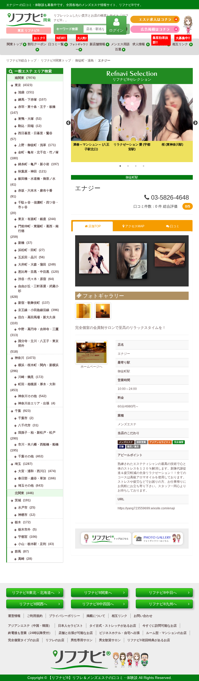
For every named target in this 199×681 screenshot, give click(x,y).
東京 (18, 85)
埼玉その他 (26, 485)
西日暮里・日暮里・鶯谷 (35, 133)
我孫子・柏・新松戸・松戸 (36, 432)
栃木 (18, 522)
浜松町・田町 (27, 250)
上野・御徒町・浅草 (32, 145)
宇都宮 (22, 537)
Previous (68, 123)
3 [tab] (135, 166)
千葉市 (22, 418)
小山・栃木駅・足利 (32, 544)
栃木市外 (24, 529)
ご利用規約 (34, 616)
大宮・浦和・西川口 (32, 471)
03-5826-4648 (169, 197)
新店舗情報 (98, 44)
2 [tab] (128, 166)
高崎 (21, 559)
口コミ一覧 (57, 42)
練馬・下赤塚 (27, 99)
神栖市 (22, 515)
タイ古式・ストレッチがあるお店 (112, 625)
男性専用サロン (82, 640)
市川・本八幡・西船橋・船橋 (38, 444)
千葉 (18, 411)
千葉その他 (26, 456)
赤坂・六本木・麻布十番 (35, 190)
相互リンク (181, 42)
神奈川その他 (27, 396)
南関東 (19, 78)
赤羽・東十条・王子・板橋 (36, 107)
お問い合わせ (143, 616)
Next (195, 123)
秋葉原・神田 (27, 171)
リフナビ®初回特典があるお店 (148, 640)
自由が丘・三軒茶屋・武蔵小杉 (38, 288)
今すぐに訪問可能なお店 (160, 625)
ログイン (116, 30)
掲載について (96, 616)
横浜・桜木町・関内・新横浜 (38, 365)
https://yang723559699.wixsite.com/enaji (146, 508)
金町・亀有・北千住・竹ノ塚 (38, 152)
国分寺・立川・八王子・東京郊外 (38, 343)
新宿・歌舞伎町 (29, 303)
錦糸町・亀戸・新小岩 (33, 164)
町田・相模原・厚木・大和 (36, 384)
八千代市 (24, 425)
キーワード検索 (67, 29)
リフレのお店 (55, 640)
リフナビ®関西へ (33, 604)
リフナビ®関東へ (98, 593)
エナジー (88, 188)
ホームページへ (91, 366)
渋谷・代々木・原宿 (32, 279)
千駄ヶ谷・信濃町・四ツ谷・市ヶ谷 (38, 205)
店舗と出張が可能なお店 (76, 633)
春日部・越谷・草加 (32, 478)
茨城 (18, 500)
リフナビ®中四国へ (98, 604)
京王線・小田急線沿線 (33, 310)
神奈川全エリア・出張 (33, 403)
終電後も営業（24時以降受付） (30, 633)
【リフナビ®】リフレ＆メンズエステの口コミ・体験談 (93, 678)
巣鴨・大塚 (26, 118)
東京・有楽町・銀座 (32, 219)
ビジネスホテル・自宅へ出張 (119, 633)
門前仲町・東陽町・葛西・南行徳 (38, 228)
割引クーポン (37, 42)
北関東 (19, 493)
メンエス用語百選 (120, 46)
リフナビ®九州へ (163, 604)
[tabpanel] (132, 123)
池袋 (21, 92)
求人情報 (139, 44)
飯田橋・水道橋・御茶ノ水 (36, 178)
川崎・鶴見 (26, 377)
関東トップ (15, 44)
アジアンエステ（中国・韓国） (30, 625)
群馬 (18, 551)
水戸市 (22, 507)
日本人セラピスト (70, 625)
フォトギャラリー (79, 45)
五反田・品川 (27, 257)
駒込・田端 (26, 126)
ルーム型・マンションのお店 (166, 633)
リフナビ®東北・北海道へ (33, 593)
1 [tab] (120, 166)
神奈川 (19, 358)
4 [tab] (143, 166)
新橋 (21, 243)
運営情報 (14, 616)
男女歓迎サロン (110, 640)
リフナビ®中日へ (163, 593)
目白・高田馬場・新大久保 (36, 317)
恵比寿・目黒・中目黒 (33, 272)
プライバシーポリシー (64, 616)
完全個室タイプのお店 (23, 640)
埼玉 (18, 464)
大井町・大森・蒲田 (32, 264)
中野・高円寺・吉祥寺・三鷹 (38, 329)
